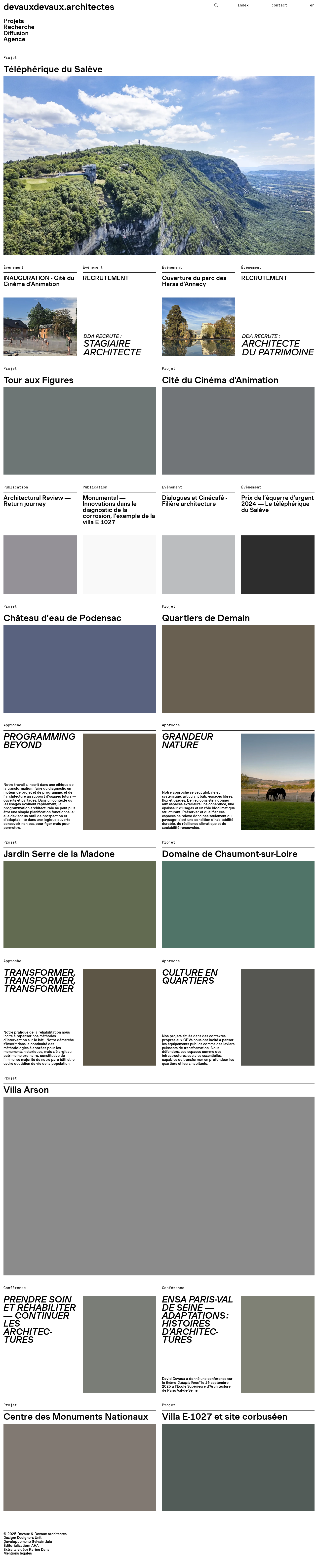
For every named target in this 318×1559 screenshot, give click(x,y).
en (312, 5)
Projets (13, 21)
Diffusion (16, 33)
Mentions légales (17, 1553)
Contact (279, 5)
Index (243, 5)
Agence (14, 39)
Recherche (19, 27)
